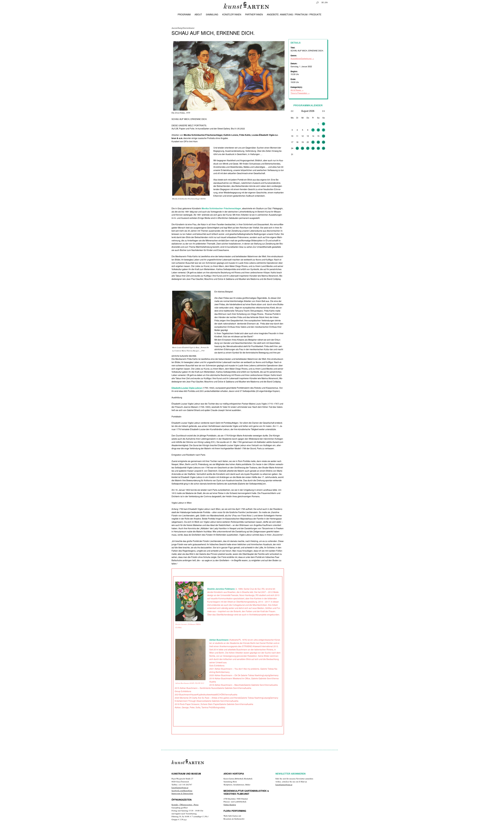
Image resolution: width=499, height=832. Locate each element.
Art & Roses (296, 90)
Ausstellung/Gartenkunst (301, 58)
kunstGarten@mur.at (180, 787)
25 (297, 148)
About (198, 14)
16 (324, 136)
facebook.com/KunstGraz (182, 790)
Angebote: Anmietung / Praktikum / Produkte (294, 14)
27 (308, 148)
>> (323, 110)
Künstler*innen (231, 14)
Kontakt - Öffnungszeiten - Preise (185, 804)
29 (318, 148)
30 (324, 148)
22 (318, 142)
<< (292, 110)
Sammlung (212, 14)
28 (313, 148)
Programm (184, 14)
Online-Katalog (230, 804)
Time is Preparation (299, 93)
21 (313, 142)
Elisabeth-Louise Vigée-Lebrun (187, 387)
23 (324, 142)
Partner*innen (254, 14)
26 (302, 148)
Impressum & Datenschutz (182, 793)
